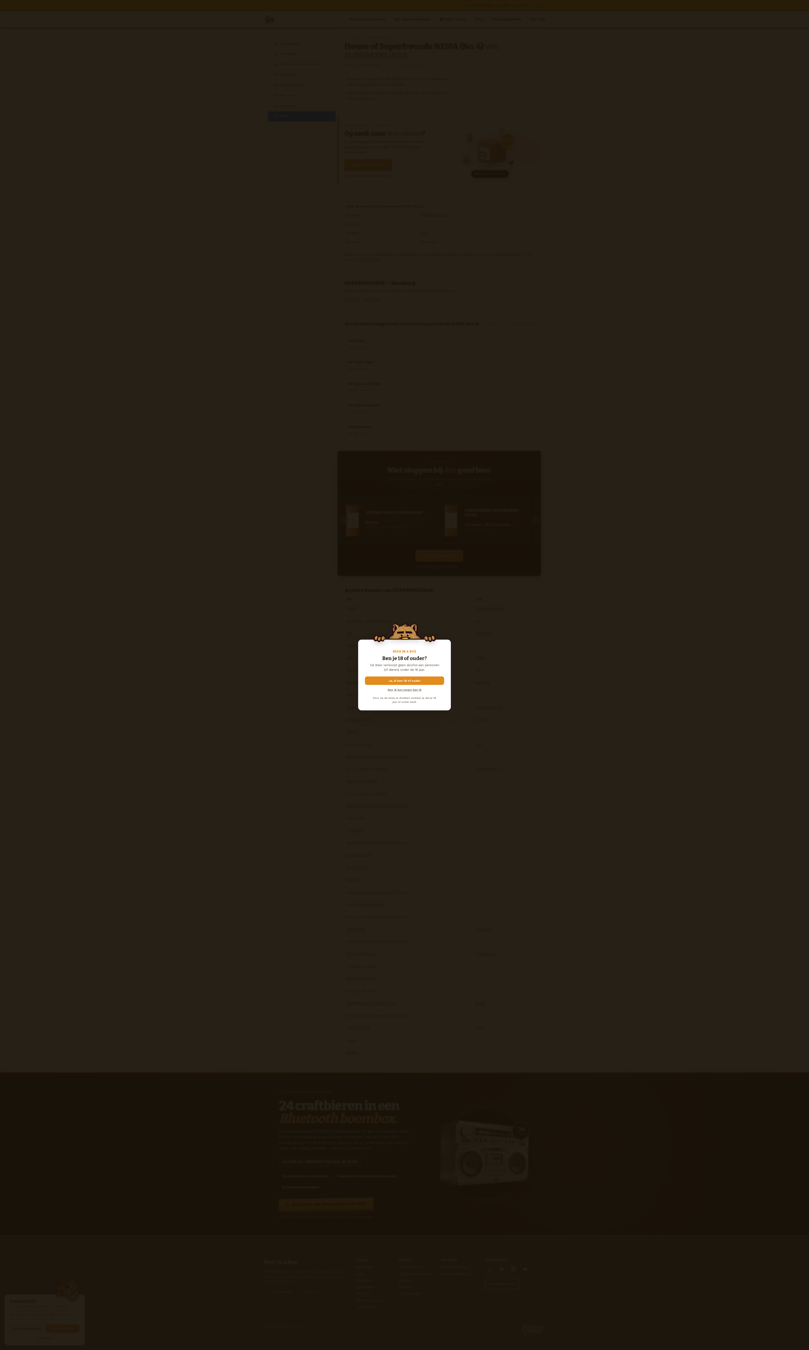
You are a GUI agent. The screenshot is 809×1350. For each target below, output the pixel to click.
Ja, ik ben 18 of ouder (405, 680)
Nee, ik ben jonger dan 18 (404, 689)
